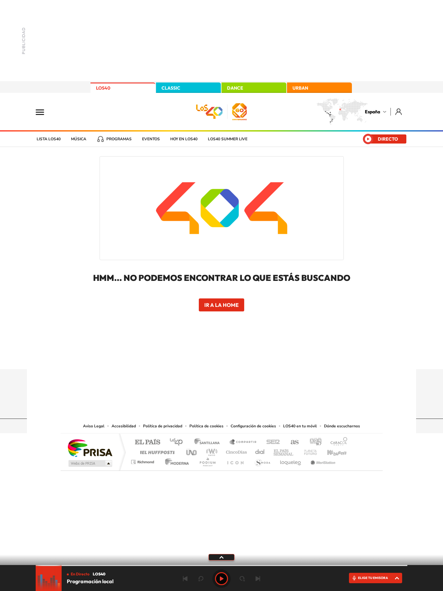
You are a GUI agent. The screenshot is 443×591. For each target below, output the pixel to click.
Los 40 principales (178, 442)
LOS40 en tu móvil (300, 426)
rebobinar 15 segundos (201, 579)
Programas (119, 139)
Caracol (337, 442)
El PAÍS (147, 442)
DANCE (235, 88)
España (372, 112)
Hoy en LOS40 (184, 139)
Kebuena (331, 450)
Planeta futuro (308, 450)
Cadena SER (271, 442)
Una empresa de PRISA (89, 447)
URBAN (300, 88)
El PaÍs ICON (235, 460)
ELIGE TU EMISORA (373, 578)
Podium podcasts (207, 460)
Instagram (182, 356)
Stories (260, 356)
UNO (192, 450)
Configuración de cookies (253, 426)
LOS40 (103, 88)
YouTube (208, 356)
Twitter (221, 356)
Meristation (322, 460)
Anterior (185, 579)
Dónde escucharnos (342, 426)
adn (313, 442)
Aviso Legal (93, 426)
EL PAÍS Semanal (284, 450)
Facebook (234, 356)
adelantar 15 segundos (242, 579)
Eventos (151, 139)
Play (221, 579)
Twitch (247, 356)
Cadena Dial (260, 450)
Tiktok (195, 356)
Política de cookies (206, 426)
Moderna (175, 460)
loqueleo (290, 460)
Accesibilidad (124, 426)
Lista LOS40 (49, 139)
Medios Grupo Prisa (89, 463)
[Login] (399, 111)
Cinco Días (235, 450)
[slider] (221, 565)
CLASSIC (171, 88)
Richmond (143, 460)
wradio (210, 450)
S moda (262, 460)
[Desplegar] (221, 557)
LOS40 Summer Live (227, 139)
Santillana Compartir (243, 442)
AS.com (292, 442)
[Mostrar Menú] (44, 111)
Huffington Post (156, 450)
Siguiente (258, 579)
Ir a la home (221, 305)
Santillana (209, 442)
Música (78, 139)
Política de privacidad (162, 426)
